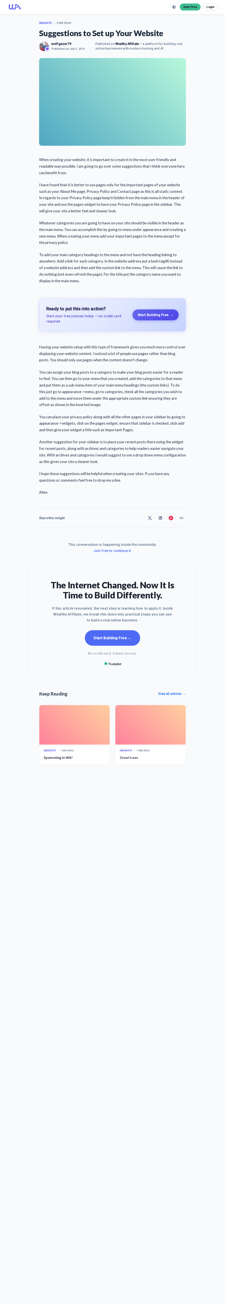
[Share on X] (149, 518)
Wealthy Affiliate (127, 44)
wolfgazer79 (61, 44)
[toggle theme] (174, 7)
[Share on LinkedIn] (160, 518)
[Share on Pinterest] (171, 518)
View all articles (172, 693)
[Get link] (181, 518)
